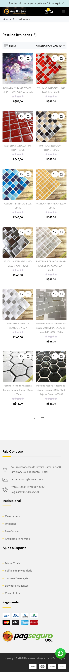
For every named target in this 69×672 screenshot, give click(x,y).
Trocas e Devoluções (17, 578)
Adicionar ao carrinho (28, 58)
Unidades (10, 523)
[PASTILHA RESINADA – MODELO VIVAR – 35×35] (18, 242)
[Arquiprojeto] (14, 12)
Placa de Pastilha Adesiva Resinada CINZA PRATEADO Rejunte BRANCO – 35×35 (51, 327)
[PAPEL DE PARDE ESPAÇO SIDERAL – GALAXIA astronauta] (18, 68)
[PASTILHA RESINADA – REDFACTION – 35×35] (51, 68)
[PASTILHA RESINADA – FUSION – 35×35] (18, 126)
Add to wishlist (21, 58)
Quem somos (12, 516)
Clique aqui (53, 3)
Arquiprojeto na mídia (17, 539)
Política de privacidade (18, 570)
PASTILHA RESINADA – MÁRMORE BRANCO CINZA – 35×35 (51, 265)
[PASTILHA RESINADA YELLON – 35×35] (51, 184)
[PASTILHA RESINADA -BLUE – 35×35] (18, 184)
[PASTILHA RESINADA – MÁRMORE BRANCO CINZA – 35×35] (51, 242)
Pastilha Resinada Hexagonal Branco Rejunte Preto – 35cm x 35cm (18, 390)
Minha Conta (12, 563)
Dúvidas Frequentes (16, 585)
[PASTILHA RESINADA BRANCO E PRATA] (18, 304)
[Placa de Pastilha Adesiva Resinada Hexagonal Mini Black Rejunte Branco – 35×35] (51, 366)
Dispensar (62, 3)
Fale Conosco (13, 531)
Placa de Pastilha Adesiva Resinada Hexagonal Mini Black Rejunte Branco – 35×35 (51, 390)
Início (5, 19)
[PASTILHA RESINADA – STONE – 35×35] (51, 126)
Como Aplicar (13, 593)
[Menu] (63, 12)
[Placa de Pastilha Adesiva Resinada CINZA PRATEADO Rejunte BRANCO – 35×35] (51, 304)
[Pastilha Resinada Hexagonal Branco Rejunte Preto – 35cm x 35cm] (18, 366)
